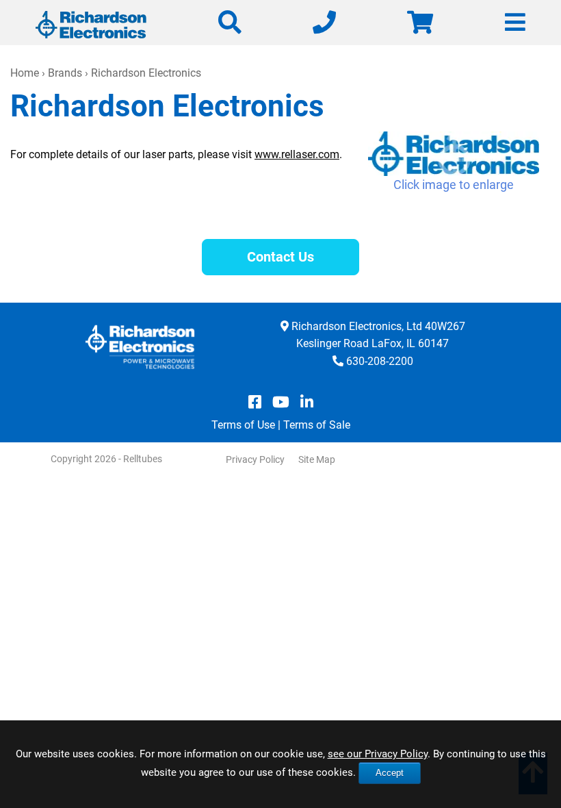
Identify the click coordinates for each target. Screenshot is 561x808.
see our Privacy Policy (378, 754)
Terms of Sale (316, 424)
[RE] (453, 154)
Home (24, 72)
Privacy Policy (255, 459)
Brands (65, 72)
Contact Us (280, 257)
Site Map (316, 459)
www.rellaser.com (297, 154)
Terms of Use (243, 424)
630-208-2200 (379, 361)
